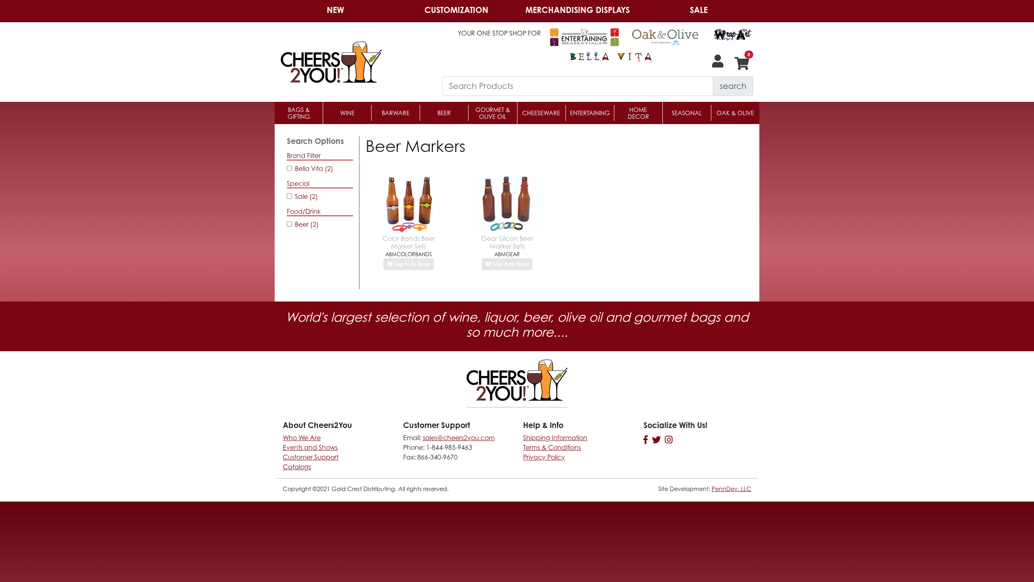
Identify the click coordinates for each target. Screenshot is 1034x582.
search (733, 86)
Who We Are (302, 438)
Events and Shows (310, 447)
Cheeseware (541, 113)
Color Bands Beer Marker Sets (408, 242)
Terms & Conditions (552, 447)
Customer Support (310, 457)
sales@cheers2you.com (459, 438)
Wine (347, 113)
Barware (396, 113)
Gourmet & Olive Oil (492, 113)
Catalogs (297, 467)
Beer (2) (307, 224)
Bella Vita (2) (314, 168)
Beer (444, 113)
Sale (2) (306, 196)
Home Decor (638, 113)
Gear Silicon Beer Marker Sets (507, 242)
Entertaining (590, 113)
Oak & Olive (735, 113)
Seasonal (687, 113)
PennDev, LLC (731, 488)
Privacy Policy (544, 457)
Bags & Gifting (299, 113)
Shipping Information (555, 438)
